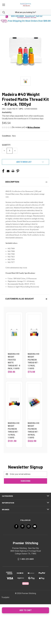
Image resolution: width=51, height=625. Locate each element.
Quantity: (6, 145)
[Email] (8, 171)
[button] (25, 16)
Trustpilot (5, 597)
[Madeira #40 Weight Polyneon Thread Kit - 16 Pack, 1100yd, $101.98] (14, 402)
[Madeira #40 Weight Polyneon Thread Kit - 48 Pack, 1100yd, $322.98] (34, 402)
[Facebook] (3, 171)
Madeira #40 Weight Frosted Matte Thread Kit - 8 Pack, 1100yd (14, 361)
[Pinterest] (17, 171)
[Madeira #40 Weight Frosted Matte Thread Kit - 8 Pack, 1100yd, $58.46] (14, 333)
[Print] (13, 171)
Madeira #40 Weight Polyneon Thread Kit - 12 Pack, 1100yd (33, 361)
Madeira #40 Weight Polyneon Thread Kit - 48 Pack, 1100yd (33, 430)
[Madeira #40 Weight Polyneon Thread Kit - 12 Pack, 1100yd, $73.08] (34, 333)
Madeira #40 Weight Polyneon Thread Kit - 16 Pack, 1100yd (13, 430)
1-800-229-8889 (27, 559)
